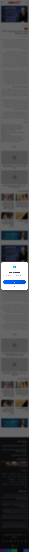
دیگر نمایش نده (14, 286)
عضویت (14, 282)
